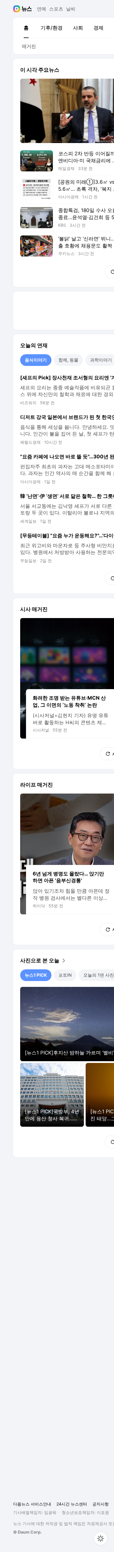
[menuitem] (26, 28)
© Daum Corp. (27, 1531)
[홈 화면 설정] (100, 1538)
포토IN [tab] (65, 975)
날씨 (70, 9)
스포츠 (56, 9)
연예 (41, 9)
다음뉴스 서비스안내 (32, 1503)
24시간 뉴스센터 (71, 1503)
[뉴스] (27, 9)
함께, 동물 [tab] (68, 360)
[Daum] (17, 9)
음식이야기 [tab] (36, 360)
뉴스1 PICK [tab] (36, 975)
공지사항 (100, 1503)
